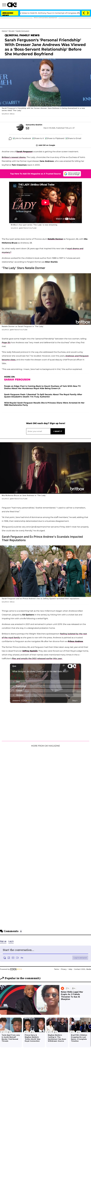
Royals (11, 31)
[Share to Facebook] (22, 138)
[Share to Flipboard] (54, 138)
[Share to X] (38, 138)
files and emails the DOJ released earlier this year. (37, 658)
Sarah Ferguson (22, 31)
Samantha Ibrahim (34, 125)
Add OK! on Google (47, 145)
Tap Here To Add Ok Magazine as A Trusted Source (35, 174)
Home (4, 31)
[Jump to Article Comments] (10, 138)
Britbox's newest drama (14, 157)
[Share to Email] (73, 138)
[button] (5, 5)
